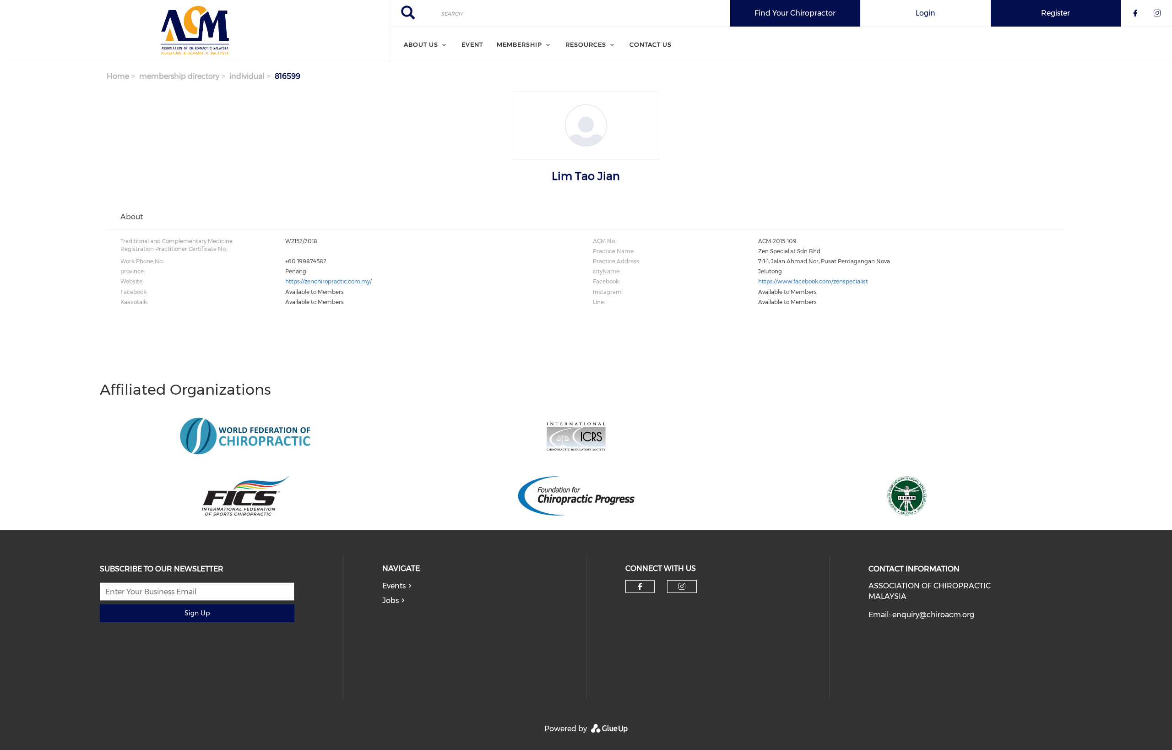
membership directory (179, 76)
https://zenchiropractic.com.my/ (328, 281)
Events (394, 586)
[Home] (195, 31)
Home (118, 76)
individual (247, 76)
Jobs (390, 600)
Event (472, 44)
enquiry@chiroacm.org (933, 614)
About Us (421, 44)
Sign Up (197, 613)
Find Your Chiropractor (795, 13)
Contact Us (650, 44)
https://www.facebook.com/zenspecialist (813, 281)
